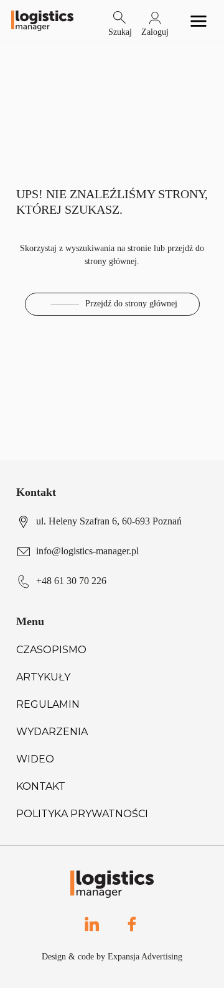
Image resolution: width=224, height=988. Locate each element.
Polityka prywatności (82, 814)
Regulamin (48, 704)
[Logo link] (42, 21)
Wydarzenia (52, 732)
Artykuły (43, 677)
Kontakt (40, 786)
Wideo (35, 759)
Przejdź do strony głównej (131, 303)
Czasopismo (51, 650)
